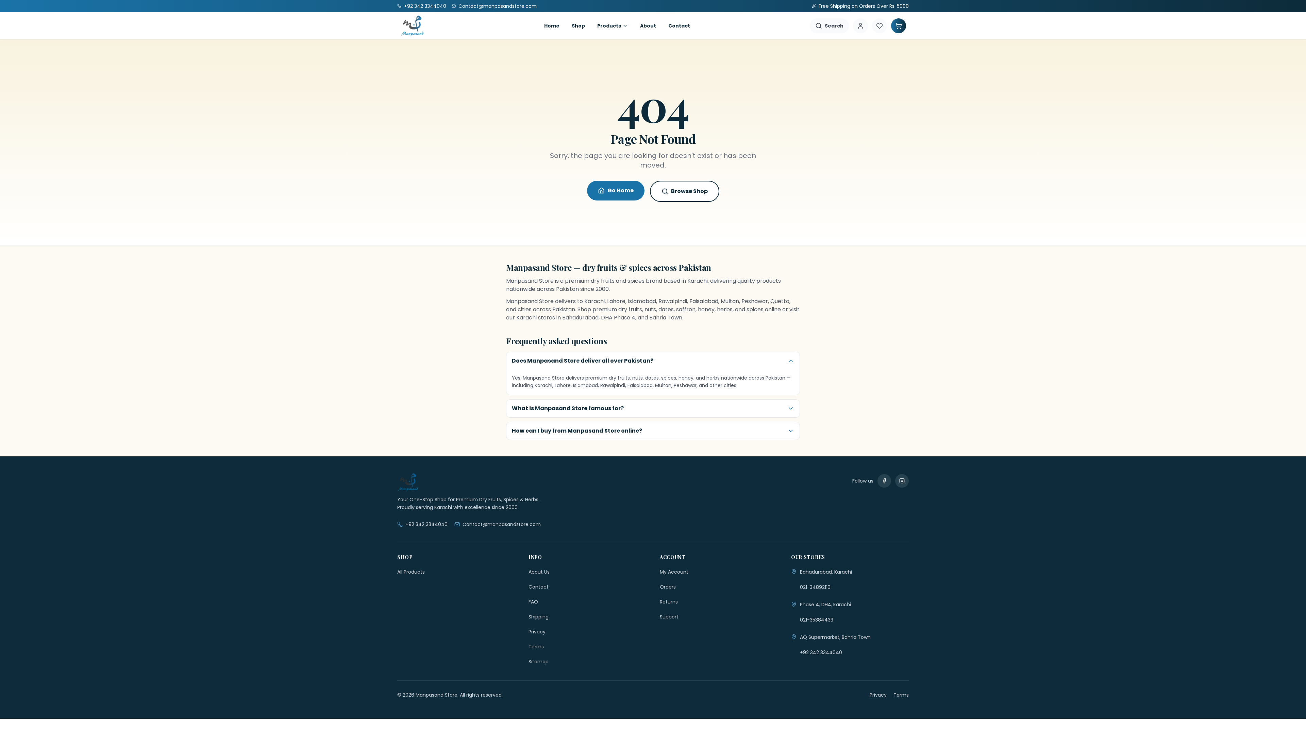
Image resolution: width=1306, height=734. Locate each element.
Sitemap (539, 661)
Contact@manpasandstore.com (502, 524)
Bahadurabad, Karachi (826, 572)
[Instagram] (902, 481)
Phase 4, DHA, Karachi (825, 604)
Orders (668, 586)
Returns (669, 601)
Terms (536, 646)
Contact (679, 25)
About (648, 25)
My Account (674, 572)
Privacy (537, 631)
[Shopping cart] (898, 25)
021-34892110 (815, 587)
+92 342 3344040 (426, 524)
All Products (411, 572)
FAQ (533, 601)
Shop (578, 25)
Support (669, 616)
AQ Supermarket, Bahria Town (835, 637)
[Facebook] (884, 481)
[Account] (860, 25)
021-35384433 (816, 619)
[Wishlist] (879, 25)
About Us (539, 572)
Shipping (539, 616)
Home (551, 25)
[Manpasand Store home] (412, 26)
